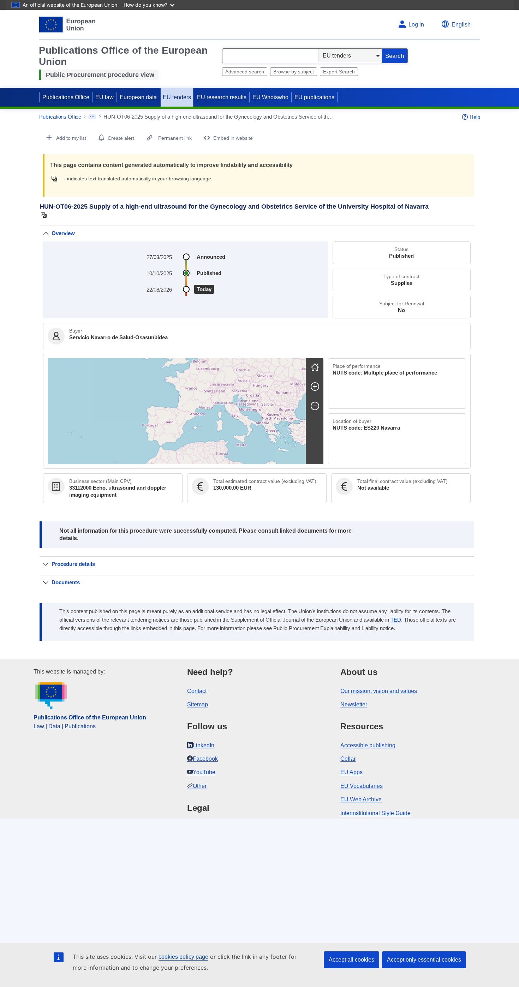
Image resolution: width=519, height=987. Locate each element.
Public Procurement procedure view (100, 75)
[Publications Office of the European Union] (67, 24)
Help (475, 117)
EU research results (221, 97)
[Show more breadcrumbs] (92, 117)
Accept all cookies (351, 960)
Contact (197, 691)
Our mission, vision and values (378, 691)
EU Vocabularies (361, 786)
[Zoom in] (315, 386)
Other (200, 786)
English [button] (461, 25)
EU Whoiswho (270, 97)
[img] (56, 178)
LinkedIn (203, 745)
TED (395, 620)
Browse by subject (293, 71)
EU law (104, 97)
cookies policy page (183, 957)
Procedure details (73, 564)
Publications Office (65, 97)
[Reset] (315, 367)
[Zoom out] (315, 406)
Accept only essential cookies (424, 960)
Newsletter (353, 704)
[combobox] (270, 56)
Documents (66, 582)
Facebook (205, 759)
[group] (177, 411)
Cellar (348, 759)
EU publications (314, 97)
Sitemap (197, 704)
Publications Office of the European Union (90, 717)
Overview (63, 233)
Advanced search (244, 71)
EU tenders (177, 97)
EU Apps (351, 772)
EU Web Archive (361, 799)
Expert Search (339, 71)
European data (138, 97)
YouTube (204, 772)
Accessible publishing (367, 745)
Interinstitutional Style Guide (375, 813)
